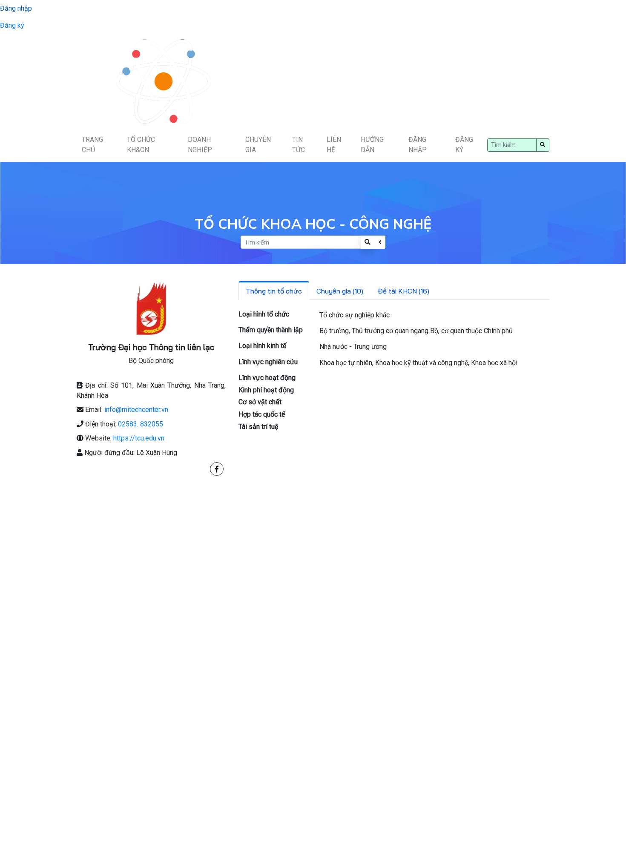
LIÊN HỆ (334, 144)
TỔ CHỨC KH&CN (141, 144)
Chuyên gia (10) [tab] (339, 291)
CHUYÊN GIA (258, 144)
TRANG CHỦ (92, 144)
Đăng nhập (16, 8)
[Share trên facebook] (217, 469)
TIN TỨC (298, 144)
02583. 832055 (140, 424)
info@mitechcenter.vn (136, 410)
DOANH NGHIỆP (200, 144)
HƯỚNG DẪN (372, 144)
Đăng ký (12, 25)
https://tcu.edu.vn (138, 438)
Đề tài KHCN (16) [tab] (403, 291)
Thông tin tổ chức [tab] (274, 291)
